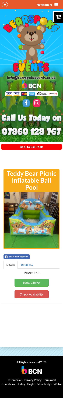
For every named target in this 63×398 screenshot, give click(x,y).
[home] (5, 4)
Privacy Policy (32, 379)
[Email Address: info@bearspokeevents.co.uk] (31, 78)
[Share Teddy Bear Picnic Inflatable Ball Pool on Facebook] (31, 256)
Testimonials (15, 379)
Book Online (31, 283)
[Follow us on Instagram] (37, 103)
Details (10, 264)
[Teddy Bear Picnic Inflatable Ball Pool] (31, 220)
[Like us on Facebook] (26, 103)
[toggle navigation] (56, 5)
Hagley (31, 384)
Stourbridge (44, 384)
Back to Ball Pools (31, 146)
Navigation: (44, 4)
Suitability (27, 264)
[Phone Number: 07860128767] (31, 131)
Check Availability (32, 294)
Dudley (21, 384)
